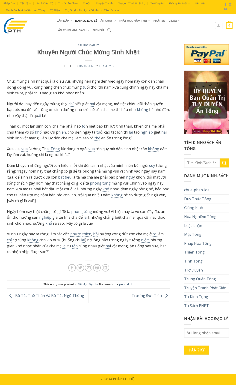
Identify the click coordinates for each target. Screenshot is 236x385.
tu (84, 87)
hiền (62, 132)
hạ (92, 103)
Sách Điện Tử (44, 3)
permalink (126, 284)
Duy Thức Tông (197, 198)
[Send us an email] (230, 4)
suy (152, 165)
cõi (155, 233)
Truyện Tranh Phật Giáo (205, 287)
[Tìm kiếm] (109, 30)
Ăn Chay (106, 20)
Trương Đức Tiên (147, 295)
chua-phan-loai (197, 189)
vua (24, 148)
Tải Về (24, 3)
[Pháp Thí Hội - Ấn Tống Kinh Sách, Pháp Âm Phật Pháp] (26, 26)
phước (75, 233)
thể (97, 137)
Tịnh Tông (193, 261)
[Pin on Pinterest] (97, 268)
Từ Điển (55, 10)
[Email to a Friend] (88, 268)
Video (172, 20)
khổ (38, 132)
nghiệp (147, 132)
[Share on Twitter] (80, 268)
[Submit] (224, 162)
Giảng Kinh (193, 207)
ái (39, 115)
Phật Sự (159, 20)
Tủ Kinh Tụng (196, 296)
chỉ (71, 103)
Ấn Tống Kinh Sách (72, 30)
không (142, 109)
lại (131, 132)
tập (75, 245)
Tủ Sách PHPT (196, 305)
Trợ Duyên (157, 3)
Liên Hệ (200, 3)
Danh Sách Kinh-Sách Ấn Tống (25, 10)
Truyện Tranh (104, 3)
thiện (86, 233)
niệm (145, 239)
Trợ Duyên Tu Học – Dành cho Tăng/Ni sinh (93, 10)
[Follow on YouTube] (225, 9)
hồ (95, 233)
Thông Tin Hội (178, 3)
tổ (84, 126)
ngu (129, 177)
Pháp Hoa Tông (198, 243)
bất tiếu (64, 177)
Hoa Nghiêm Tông (200, 216)
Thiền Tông (194, 252)
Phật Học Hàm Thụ (133, 20)
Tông (55, 148)
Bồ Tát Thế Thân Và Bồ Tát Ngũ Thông (49, 295)
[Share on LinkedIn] (105, 268)
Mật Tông (192, 234)
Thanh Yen (106, 66)
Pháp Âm (9, 3)
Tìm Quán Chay (68, 3)
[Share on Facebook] (72, 268)
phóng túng (100, 183)
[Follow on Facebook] (225, 4)
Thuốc (87, 3)
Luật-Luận (193, 225)
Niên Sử (98, 30)
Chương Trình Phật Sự (131, 3)
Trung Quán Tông (200, 278)
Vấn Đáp (62, 20)
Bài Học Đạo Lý (86, 20)
